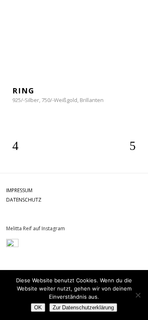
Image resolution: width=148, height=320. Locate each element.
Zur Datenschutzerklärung (83, 307)
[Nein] (138, 295)
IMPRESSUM (19, 190)
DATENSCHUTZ (24, 199)
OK (38, 307)
